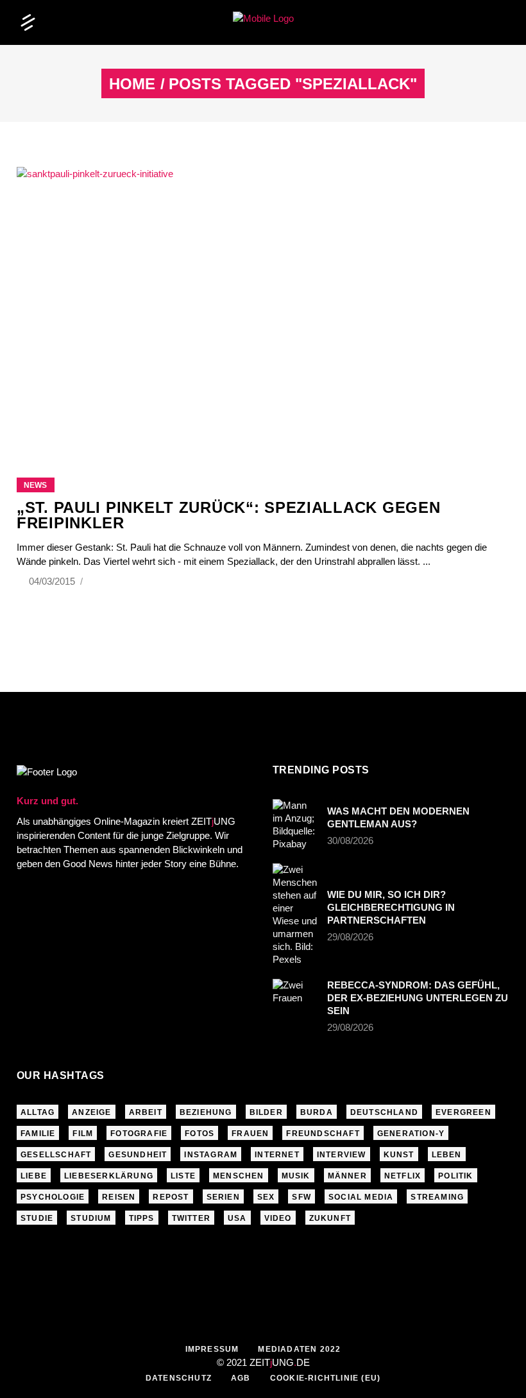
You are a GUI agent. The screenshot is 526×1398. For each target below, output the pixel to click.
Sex (266, 1197)
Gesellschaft (56, 1154)
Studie (37, 1218)
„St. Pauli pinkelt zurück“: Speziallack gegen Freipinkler (228, 515)
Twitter (191, 1218)
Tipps (142, 1218)
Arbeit (145, 1112)
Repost (171, 1197)
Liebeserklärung (108, 1175)
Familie (38, 1133)
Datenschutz (179, 1378)
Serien (223, 1197)
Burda (316, 1112)
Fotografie (138, 1133)
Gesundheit (137, 1154)
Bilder (266, 1112)
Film (82, 1133)
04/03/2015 (53, 581)
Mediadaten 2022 (299, 1349)
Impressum (212, 1349)
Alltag (38, 1112)
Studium (91, 1218)
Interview (341, 1154)
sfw (301, 1197)
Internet (277, 1154)
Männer (347, 1175)
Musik (296, 1175)
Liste (183, 1175)
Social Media (360, 1197)
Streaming (437, 1197)
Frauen (250, 1133)
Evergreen (463, 1112)
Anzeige (91, 1112)
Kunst (399, 1154)
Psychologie (53, 1197)
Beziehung (206, 1112)
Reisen (118, 1197)
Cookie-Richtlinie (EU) (325, 1378)
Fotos (199, 1133)
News (35, 485)
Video (278, 1218)
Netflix (402, 1175)
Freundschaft (322, 1133)
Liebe (34, 1175)
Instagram (210, 1154)
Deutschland (384, 1112)
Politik (455, 1175)
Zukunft (330, 1218)
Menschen (238, 1175)
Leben (447, 1154)
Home (132, 84)
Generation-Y (411, 1133)
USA (237, 1218)
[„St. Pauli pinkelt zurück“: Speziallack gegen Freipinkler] (263, 306)
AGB (241, 1378)
